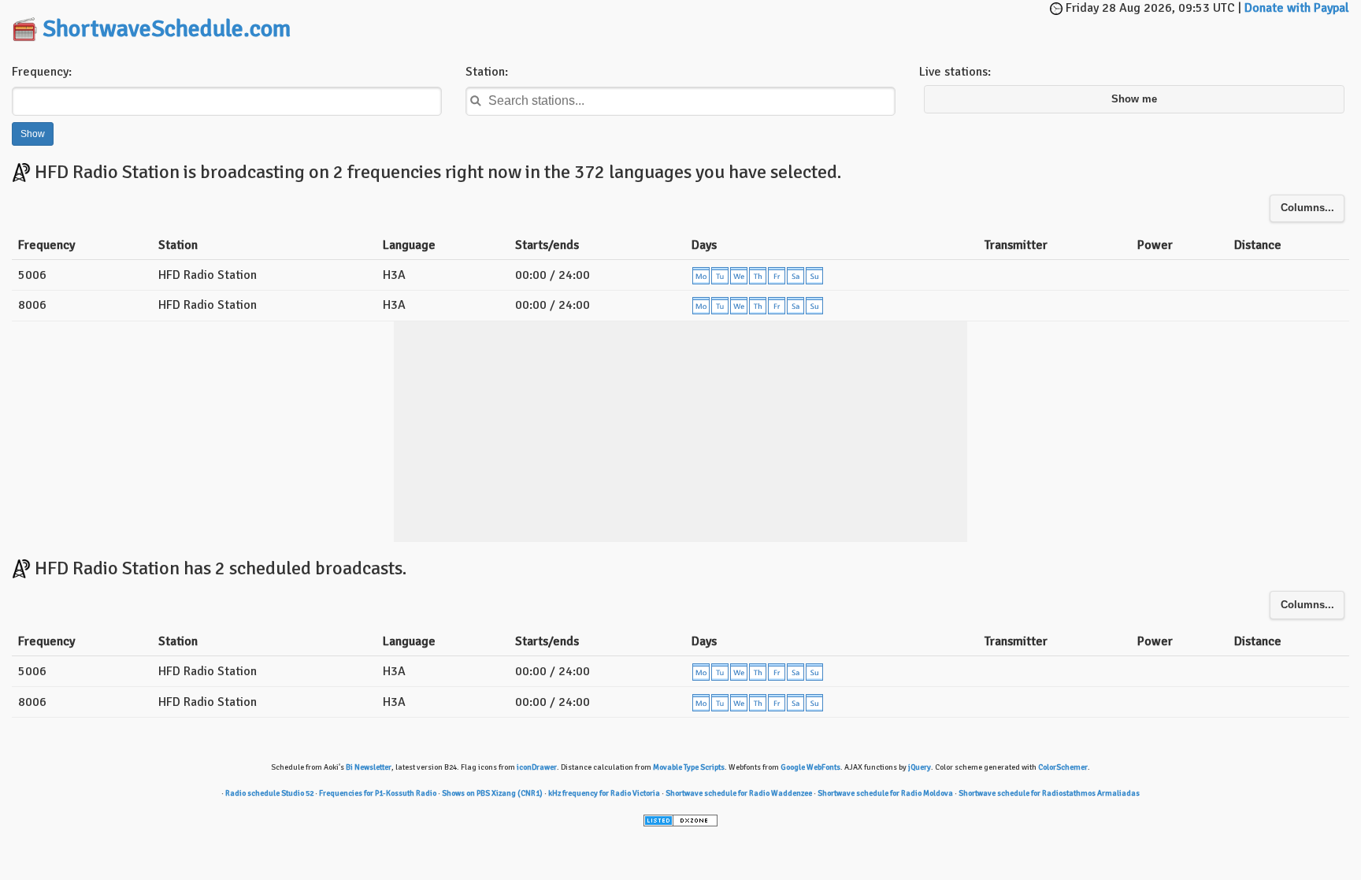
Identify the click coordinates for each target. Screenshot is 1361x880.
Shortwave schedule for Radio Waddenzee (739, 793)
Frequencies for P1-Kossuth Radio (377, 793)
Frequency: (42, 72)
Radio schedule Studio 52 (269, 793)
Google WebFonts (810, 767)
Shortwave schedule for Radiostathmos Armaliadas (1049, 793)
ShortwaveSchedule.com (167, 28)
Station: (486, 72)
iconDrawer (537, 767)
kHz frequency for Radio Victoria (604, 793)
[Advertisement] (680, 23)
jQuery (919, 767)
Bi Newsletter (368, 767)
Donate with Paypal (1296, 8)
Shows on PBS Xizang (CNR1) (492, 793)
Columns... (1307, 208)
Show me (1134, 99)
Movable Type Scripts (689, 767)
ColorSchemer (1063, 767)
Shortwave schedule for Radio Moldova (885, 793)
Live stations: (955, 72)
